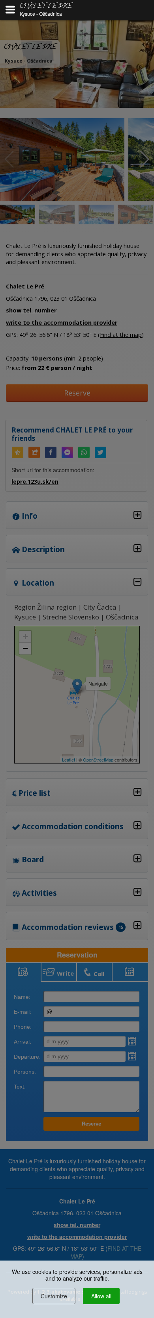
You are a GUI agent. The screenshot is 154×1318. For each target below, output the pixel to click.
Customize (54, 1296)
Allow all (101, 1296)
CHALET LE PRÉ (46, 6)
